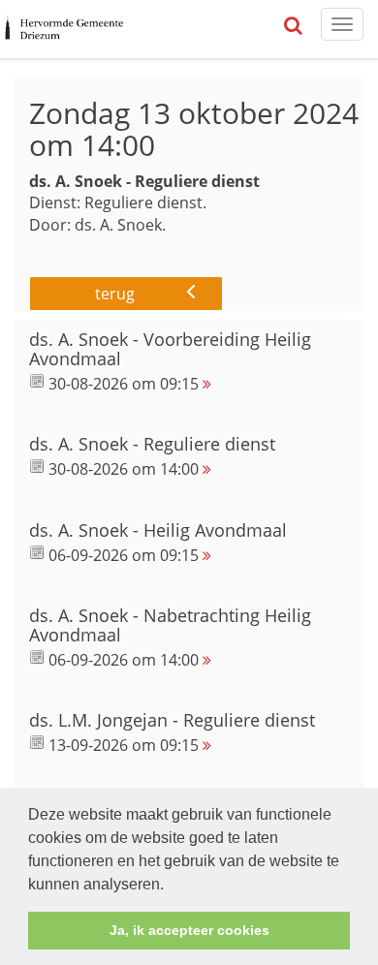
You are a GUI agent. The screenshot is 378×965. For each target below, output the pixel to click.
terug (115, 293)
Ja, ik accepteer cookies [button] (189, 930)
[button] (170, 885)
